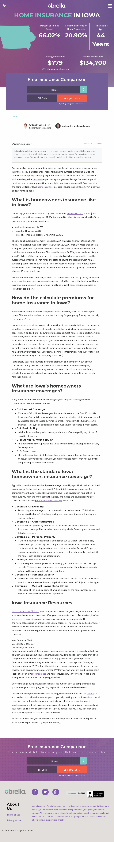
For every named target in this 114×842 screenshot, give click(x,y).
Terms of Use (81, 104)
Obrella (90, 693)
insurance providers (28, 325)
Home (15, 115)
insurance (38, 179)
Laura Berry (44, 124)
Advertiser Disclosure (92, 143)
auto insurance (38, 673)
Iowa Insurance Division (25, 611)
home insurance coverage (49, 500)
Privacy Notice (14, 820)
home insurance (45, 186)
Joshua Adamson (82, 126)
